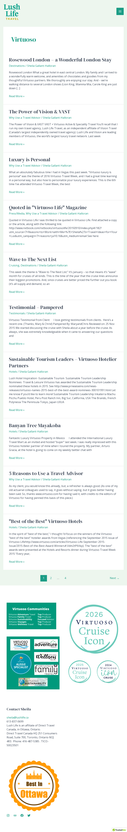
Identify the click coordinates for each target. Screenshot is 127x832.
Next (114, 578)
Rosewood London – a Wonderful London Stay (60, 59)
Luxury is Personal (29, 159)
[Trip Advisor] (15, 815)
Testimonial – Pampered (36, 307)
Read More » (16, 96)
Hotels (13, 371)
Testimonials (17, 313)
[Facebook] (22, 815)
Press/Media (16, 213)
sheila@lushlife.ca (17, 717)
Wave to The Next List (33, 259)
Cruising (14, 265)
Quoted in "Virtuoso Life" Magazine (48, 207)
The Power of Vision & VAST (39, 111)
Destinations (17, 66)
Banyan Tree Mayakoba (35, 425)
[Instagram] (8, 815)
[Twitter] (28, 815)
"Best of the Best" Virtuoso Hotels (45, 521)
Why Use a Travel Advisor (25, 117)
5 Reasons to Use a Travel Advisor (46, 473)
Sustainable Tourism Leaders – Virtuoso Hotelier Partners (63, 362)
